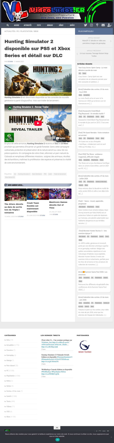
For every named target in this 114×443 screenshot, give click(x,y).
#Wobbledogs (46, 371)
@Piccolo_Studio (61, 344)
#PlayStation (56, 371)
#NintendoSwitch (48, 359)
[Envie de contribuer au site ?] (109, 25)
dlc (15, 174)
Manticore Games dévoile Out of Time (58, 205)
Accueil (16, 25)
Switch (81, 185)
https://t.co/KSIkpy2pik (50, 347)
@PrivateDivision (48, 344)
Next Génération (37, 174)
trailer (50, 174)
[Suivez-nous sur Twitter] (85, 25)
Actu (80, 95)
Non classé (82, 207)
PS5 (45, 174)
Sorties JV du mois (101, 181)
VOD (8, 412)
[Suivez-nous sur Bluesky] (97, 25)
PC (18, 31)
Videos (8, 406)
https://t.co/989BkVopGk (50, 374)
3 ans (44, 349)
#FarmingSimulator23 (64, 357)
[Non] (111, 437)
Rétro (8, 381)
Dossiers (9, 350)
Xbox (36, 31)
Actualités (27, 25)
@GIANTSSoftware (61, 359)
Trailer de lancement (60, 174)
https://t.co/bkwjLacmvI (60, 342)
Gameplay (10, 355)
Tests (39, 25)
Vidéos (72, 25)
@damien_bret (47, 342)
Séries (61, 25)
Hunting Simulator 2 (24, 174)
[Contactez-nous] (103, 25)
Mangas (50, 25)
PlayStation (26, 31)
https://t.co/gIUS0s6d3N (50, 361)
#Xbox (63, 371)
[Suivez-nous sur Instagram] (91, 25)
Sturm (10, 61)
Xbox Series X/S (10, 177)
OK (58, 440)
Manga (8, 360)
